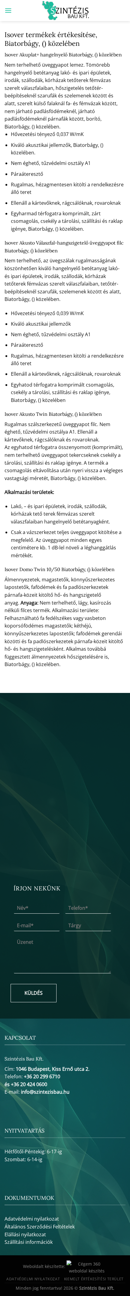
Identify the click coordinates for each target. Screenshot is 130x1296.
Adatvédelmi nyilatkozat (32, 1218)
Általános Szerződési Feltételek (40, 1226)
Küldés (33, 993)
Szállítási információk (29, 1242)
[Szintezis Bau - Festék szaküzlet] (65, 10)
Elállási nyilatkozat (25, 1234)
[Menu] (8, 10)
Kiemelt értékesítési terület (94, 1279)
